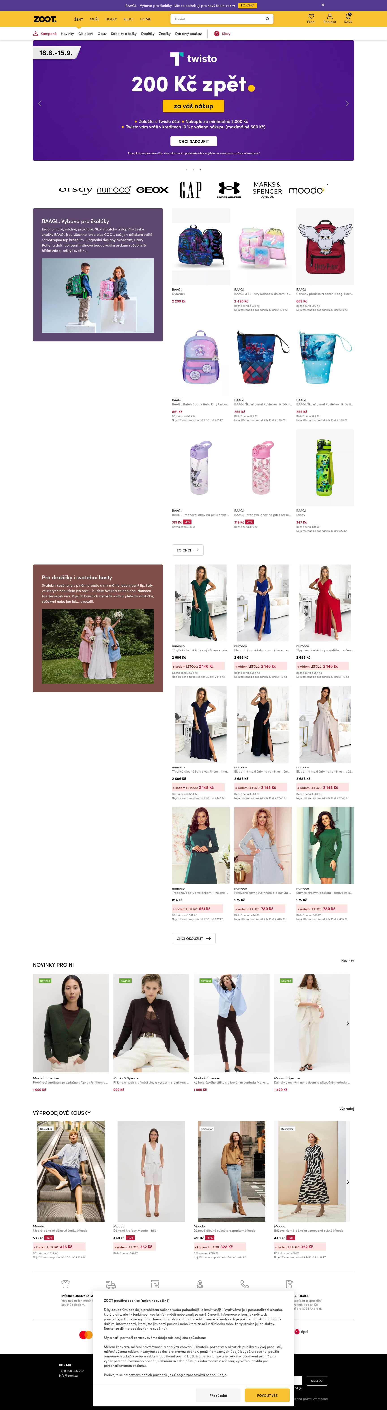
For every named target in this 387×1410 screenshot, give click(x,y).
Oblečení (85, 33)
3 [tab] (200, 170)
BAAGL (177, 289)
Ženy (78, 19)
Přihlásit (329, 21)
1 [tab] (187, 170)
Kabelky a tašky (124, 33)
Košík (348, 18)
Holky (111, 19)
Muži (94, 19)
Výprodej (347, 1108)
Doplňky (148, 33)
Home (145, 19)
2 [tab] (193, 170)
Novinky (67, 33)
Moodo (38, 1226)
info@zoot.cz (68, 1375)
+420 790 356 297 (71, 1371)
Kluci (128, 19)
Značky (165, 33)
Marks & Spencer (46, 1078)
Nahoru (376, 1383)
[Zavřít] (323, 5)
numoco (178, 645)
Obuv (102, 33)
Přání (311, 21)
